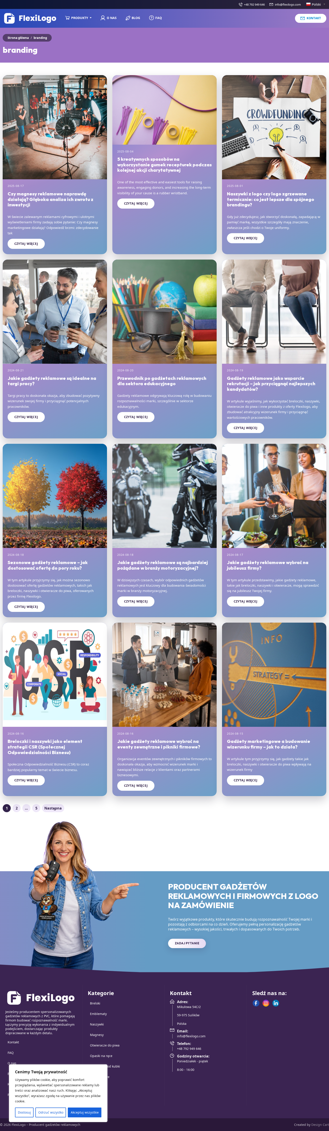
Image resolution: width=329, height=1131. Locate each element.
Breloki (95, 1003)
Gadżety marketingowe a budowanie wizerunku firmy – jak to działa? (268, 744)
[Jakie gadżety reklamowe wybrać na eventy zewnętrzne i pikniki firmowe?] (164, 675)
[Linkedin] (276, 1003)
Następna (53, 808)
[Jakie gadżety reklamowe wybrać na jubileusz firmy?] (274, 496)
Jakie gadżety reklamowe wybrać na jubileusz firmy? (267, 565)
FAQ (11, 1053)
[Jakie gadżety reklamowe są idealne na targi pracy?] (55, 312)
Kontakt (13, 1042)
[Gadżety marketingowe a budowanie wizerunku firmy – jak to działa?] (274, 675)
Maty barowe (99, 1077)
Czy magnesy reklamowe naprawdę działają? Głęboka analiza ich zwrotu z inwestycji (50, 199)
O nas (12, 1063)
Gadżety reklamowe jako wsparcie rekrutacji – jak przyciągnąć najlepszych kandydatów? (271, 383)
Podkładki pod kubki (105, 1066)
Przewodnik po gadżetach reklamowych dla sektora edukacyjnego (161, 381)
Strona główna (18, 38)
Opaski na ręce (101, 1056)
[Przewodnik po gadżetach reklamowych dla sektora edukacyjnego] (164, 312)
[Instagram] (266, 1003)
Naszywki (97, 1024)
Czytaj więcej (26, 243)
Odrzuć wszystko (50, 1112)
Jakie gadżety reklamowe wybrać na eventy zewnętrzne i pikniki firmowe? (158, 744)
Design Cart (320, 1125)
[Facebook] (256, 1003)
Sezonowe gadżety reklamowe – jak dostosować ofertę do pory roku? (48, 565)
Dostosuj (24, 1112)
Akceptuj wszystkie (85, 1112)
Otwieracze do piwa (105, 1045)
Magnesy (97, 1035)
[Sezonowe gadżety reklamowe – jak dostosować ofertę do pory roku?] (55, 496)
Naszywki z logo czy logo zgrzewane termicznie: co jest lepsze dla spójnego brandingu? (270, 199)
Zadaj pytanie (187, 943)
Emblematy (98, 1014)
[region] (58, 1093)
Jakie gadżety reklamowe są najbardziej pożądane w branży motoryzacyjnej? (162, 565)
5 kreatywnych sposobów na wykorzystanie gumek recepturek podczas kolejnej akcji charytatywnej (164, 164)
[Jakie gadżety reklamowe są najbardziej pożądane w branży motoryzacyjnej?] (164, 496)
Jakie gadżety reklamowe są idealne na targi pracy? (52, 381)
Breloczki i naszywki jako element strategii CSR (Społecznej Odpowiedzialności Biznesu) (45, 746)
